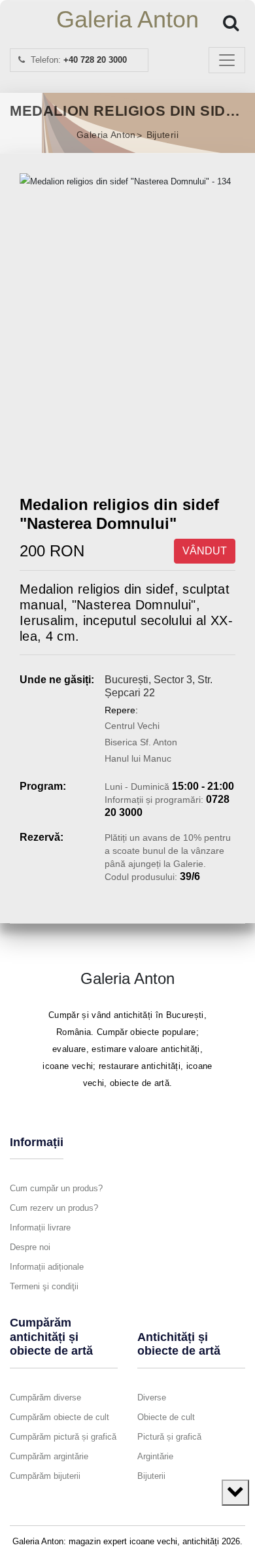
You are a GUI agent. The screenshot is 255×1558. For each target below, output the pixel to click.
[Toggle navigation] (227, 60)
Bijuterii (162, 134)
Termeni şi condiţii (44, 1286)
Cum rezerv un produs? (54, 1208)
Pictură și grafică (169, 1437)
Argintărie (155, 1456)
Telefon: (77, 60)
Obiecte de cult (166, 1417)
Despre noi (30, 1247)
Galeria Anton (127, 19)
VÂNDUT (204, 550)
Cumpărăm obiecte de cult (59, 1417)
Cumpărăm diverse (45, 1397)
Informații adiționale (47, 1267)
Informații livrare (40, 1227)
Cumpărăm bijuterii (45, 1476)
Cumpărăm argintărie (49, 1456)
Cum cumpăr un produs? (56, 1188)
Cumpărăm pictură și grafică (63, 1437)
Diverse (151, 1397)
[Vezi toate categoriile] (235, 1493)
